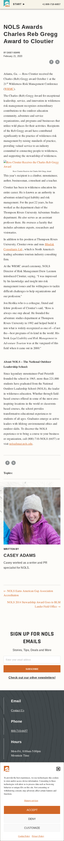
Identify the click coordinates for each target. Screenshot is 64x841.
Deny (32, 818)
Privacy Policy (38, 836)
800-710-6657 (19, 730)
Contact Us (17, 710)
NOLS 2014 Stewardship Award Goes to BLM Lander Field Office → (33, 604)
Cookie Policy (24, 836)
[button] (58, 769)
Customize (32, 827)
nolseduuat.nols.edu (21, 443)
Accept (32, 809)
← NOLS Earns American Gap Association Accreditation (28, 593)
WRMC (9, 89)
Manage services (31, 800)
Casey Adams (13, 52)
